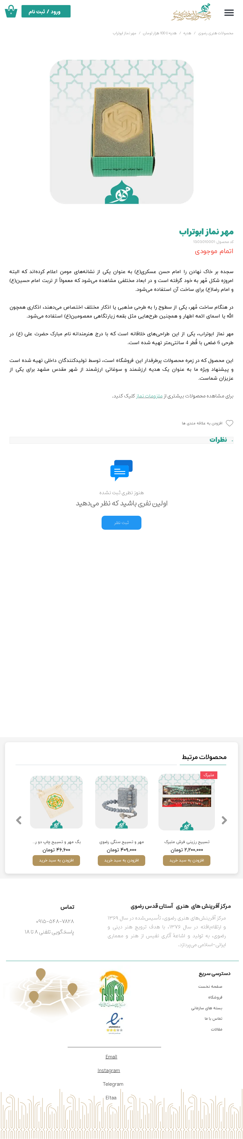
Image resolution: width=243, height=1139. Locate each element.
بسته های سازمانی (206, 1008)
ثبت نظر (121, 523)
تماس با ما (213, 1018)
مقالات (216, 1029)
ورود (55, 11)
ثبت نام (36, 11)
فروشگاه (215, 997)
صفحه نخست (210, 986)
